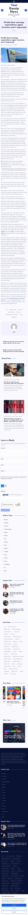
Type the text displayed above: (16, 494)
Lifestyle (6, 551)
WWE (22, 671)
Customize (14, 908)
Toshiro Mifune (8, 666)
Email (2, 465)
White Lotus (14, 671)
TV (5, 567)
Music (5, 554)
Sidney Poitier (7, 661)
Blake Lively (7, 629)
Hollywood (7, 646)
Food (5, 545)
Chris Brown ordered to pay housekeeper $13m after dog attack (17, 594)
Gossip (15, 644)
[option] (14, 696)
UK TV (19, 666)
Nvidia (18, 312)
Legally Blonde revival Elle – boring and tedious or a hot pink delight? (17, 610)
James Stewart (15, 646)
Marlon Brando (8, 651)
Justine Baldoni (8, 649)
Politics (6, 558)
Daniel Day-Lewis (17, 636)
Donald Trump (8, 641)
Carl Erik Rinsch (7, 416)
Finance (2, 44)
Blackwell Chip (13, 309)
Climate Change (8, 529)
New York (7, 654)
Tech (21, 314)
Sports (5, 561)
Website (2, 471)
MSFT (12, 231)
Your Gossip (13, 673)
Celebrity (6, 379)
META (2, 233)
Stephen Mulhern (17, 661)
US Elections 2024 (13, 668)
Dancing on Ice (8, 636)
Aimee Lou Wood (12, 626)
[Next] (15, 711)
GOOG (3, 231)
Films (21, 641)
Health (5, 548)
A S (14, 332)
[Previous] (13, 711)
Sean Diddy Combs (18, 659)
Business (6, 519)
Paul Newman (8, 656)
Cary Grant (16, 631)
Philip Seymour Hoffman (19, 656)
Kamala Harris (17, 649)
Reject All (14, 912)
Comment (3, 448)
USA (5, 570)
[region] (14, 904)
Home (14, 30)
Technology (7, 44)
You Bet (6, 673)
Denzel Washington (9, 639)
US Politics (7, 671)
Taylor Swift (5, 888)
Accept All (14, 905)
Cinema (6, 526)
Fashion (6, 535)
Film (5, 538)
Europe (6, 532)
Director (13, 416)
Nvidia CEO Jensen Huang (12, 314)
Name (2, 458)
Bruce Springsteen (16, 629)
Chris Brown (10, 379)
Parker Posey (14, 654)
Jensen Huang (11, 312)
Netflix (21, 651)
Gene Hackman (8, 644)
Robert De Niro (8, 659)
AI (6, 309)
